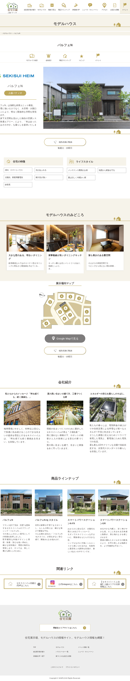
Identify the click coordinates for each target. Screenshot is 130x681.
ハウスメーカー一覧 (62, 652)
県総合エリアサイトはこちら (65, 628)
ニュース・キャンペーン (85, 652)
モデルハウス (7, 33)
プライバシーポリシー (73, 667)
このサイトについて (57, 667)
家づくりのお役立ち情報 (63, 656)
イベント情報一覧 (83, 647)
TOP (34, 647)
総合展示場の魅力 (38, 652)
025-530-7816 (65, 142)
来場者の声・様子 (38, 656)
